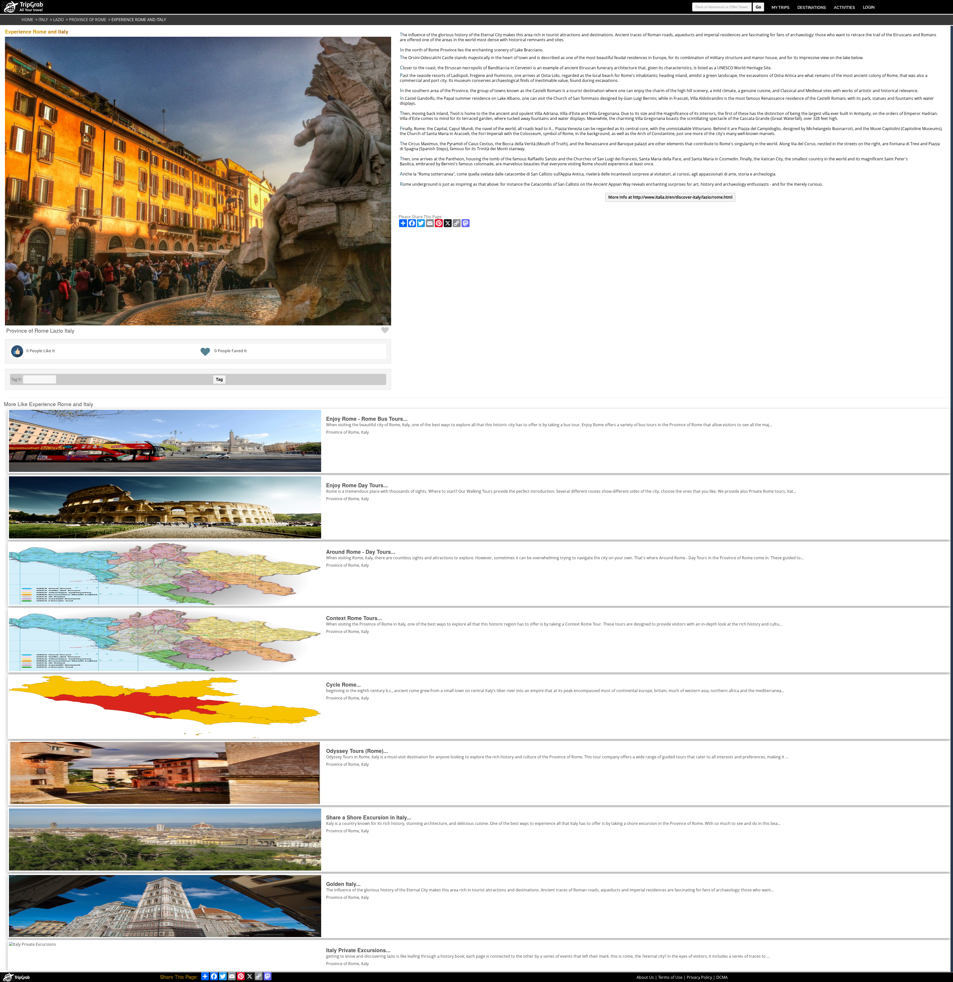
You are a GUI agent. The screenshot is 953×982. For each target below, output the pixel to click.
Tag (219, 379)
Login (869, 7)
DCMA (722, 977)
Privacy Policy (699, 977)
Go (758, 7)
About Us (645, 977)
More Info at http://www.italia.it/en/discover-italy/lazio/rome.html (670, 197)
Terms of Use (670, 977)
